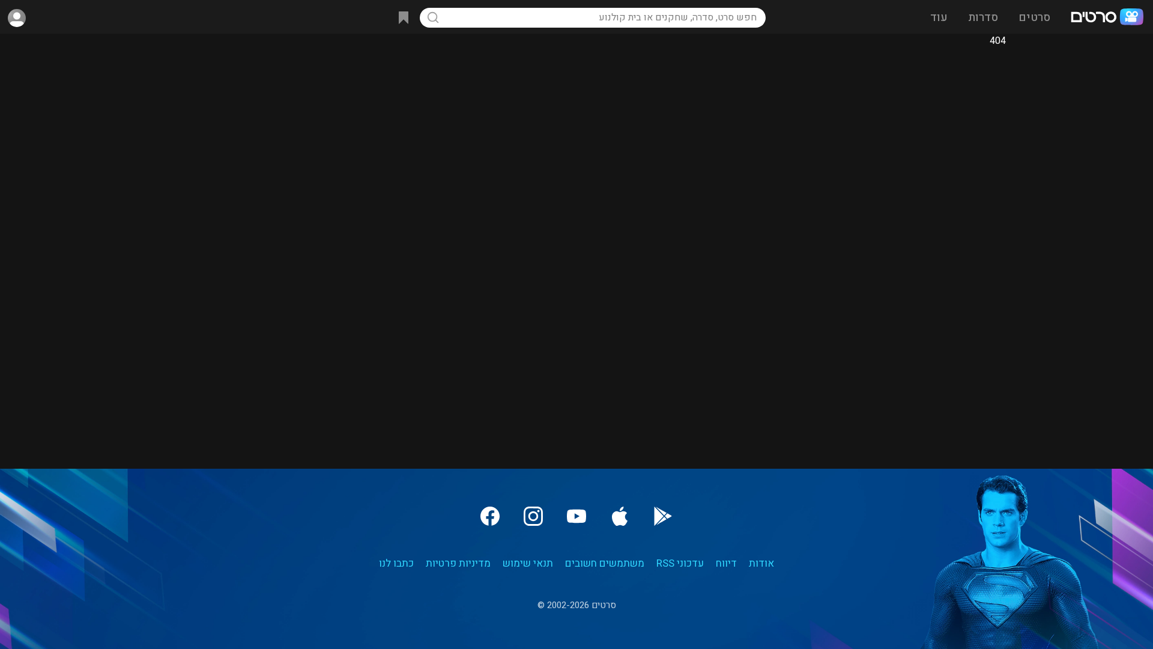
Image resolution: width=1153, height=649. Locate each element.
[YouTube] (576, 516)
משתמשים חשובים (604, 563)
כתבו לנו (396, 563)
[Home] (1107, 18)
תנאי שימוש (528, 563)
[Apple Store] (619, 516)
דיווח (726, 563)
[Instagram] (533, 516)
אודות (761, 563)
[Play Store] (663, 516)
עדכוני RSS (680, 563)
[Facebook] (490, 516)
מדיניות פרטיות (458, 563)
